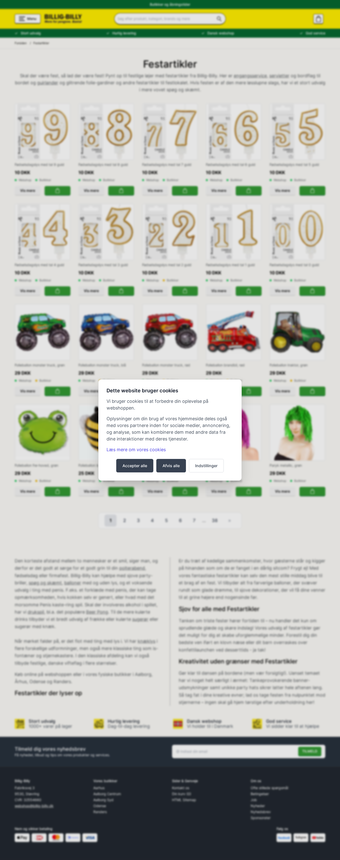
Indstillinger (206, 465)
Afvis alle (171, 465)
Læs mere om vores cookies (136, 449)
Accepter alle (134, 465)
